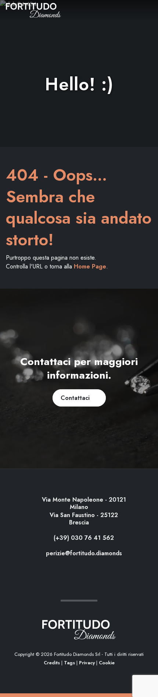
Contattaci (77, 398)
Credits (52, 662)
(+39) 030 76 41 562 (83, 538)
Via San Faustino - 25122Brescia (83, 519)
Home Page (90, 266)
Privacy (87, 662)
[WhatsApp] (72, 570)
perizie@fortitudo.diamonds (83, 553)
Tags (69, 662)
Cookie (107, 662)
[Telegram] (85, 570)
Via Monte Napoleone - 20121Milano (83, 503)
